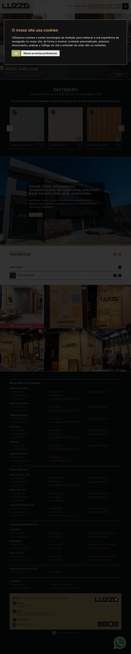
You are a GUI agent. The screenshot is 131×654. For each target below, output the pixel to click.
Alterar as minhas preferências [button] (40, 53)
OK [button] (16, 53)
